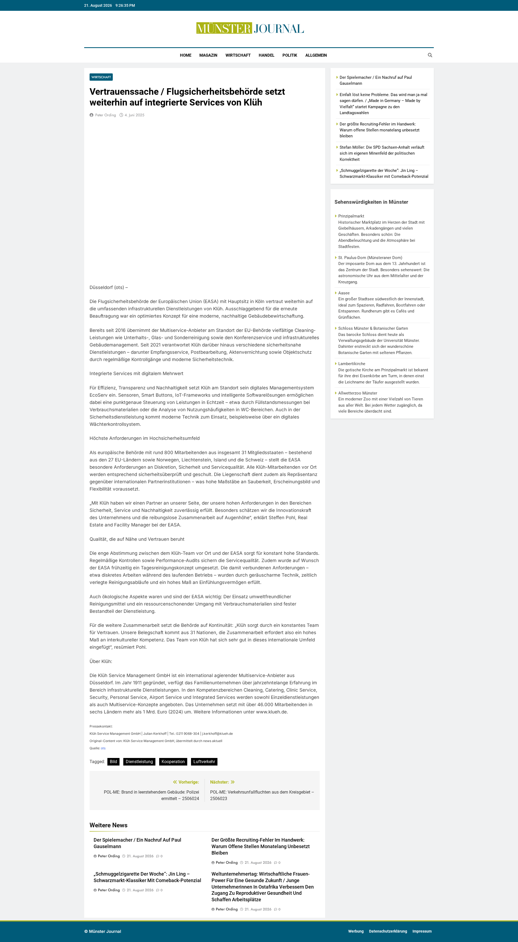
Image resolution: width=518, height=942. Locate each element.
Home (185, 55)
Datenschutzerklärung (388, 931)
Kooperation (173, 761)
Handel (266, 55)
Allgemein (316, 55)
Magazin (208, 55)
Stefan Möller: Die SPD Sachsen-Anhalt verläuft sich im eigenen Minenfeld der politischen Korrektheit (382, 153)
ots (103, 748)
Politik (289, 55)
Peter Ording (105, 115)
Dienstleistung (139, 761)
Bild (113, 761)
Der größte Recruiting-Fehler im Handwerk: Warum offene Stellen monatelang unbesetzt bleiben (261, 846)
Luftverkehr (204, 761)
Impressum (422, 931)
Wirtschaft (238, 55)
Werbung (356, 931)
